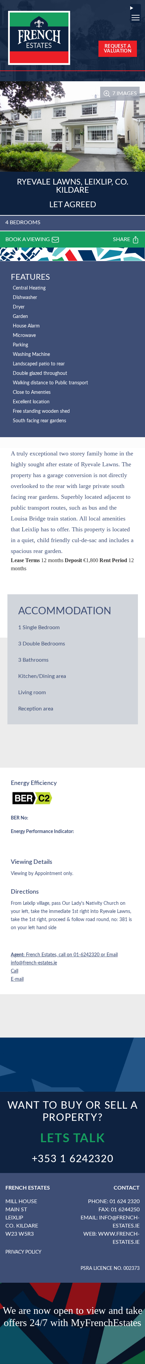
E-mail (17, 979)
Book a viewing (28, 239)
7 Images (124, 93)
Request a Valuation (118, 49)
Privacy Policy (23, 1252)
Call (14, 971)
